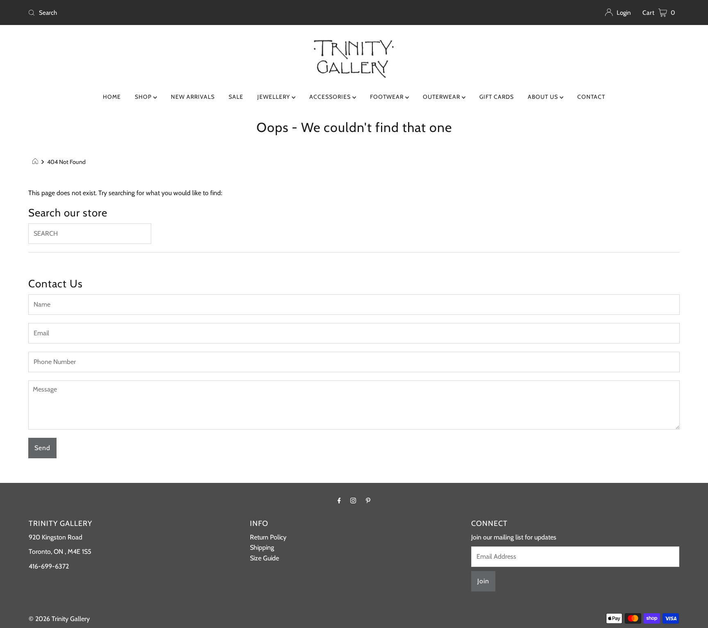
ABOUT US (544, 96)
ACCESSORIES (330, 96)
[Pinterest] (368, 500)
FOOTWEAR (387, 96)
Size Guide (264, 558)
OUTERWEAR (442, 96)
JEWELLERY (274, 96)
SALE (236, 96)
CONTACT (591, 96)
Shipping (262, 547)
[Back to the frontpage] (36, 162)
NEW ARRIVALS (193, 96)
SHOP (144, 96)
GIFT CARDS (496, 96)
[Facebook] (339, 500)
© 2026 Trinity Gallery (59, 619)
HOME (112, 96)
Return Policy (268, 537)
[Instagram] (353, 500)
